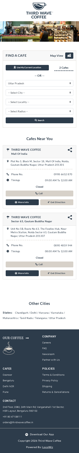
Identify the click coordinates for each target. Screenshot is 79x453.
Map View (56, 55)
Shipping (47, 386)
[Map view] (69, 55)
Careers (46, 342)
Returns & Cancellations (55, 392)
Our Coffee (13, 338)
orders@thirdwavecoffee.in (18, 422)
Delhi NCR (8, 386)
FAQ (44, 348)
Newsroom (48, 354)
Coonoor (7, 374)
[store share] (70, 151)
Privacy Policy (50, 380)
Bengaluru (8, 380)
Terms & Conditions (53, 374)
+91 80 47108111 (12, 416)
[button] (39, 193)
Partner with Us (51, 359)
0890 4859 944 (63, 245)
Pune (5, 392)
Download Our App (42, 434)
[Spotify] (27, 434)
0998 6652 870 (63, 174)
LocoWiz (47, 447)
